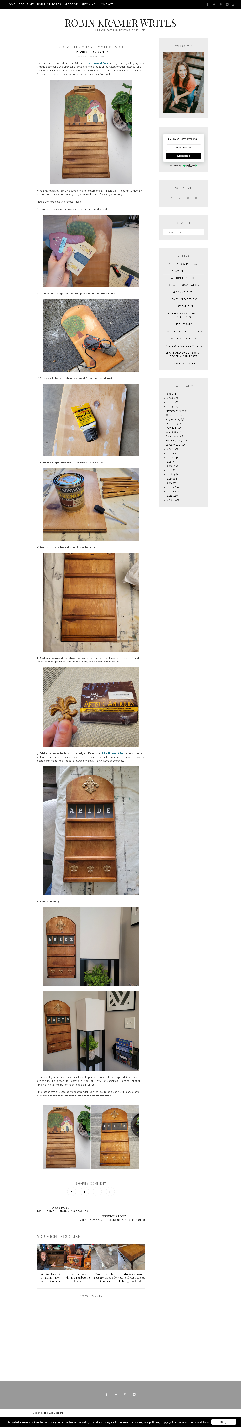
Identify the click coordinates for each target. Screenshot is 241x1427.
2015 (169, 478)
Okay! (224, 1422)
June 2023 (172, 423)
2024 (170, 402)
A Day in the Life (183, 271)
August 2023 (173, 419)
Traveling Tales (183, 363)
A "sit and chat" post (184, 264)
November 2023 (175, 411)
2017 (169, 470)
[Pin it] (97, 1191)
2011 (169, 495)
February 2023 (174, 440)
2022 (170, 449)
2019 (170, 461)
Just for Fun (183, 306)
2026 (170, 394)
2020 (170, 457)
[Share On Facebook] (84, 1191)
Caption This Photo (184, 278)
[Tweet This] (71, 1191)
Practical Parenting (184, 338)
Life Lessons (184, 324)
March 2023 (173, 436)
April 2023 (172, 432)
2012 (170, 491)
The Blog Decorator (54, 1413)
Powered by (175, 165)
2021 (170, 453)
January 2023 (173, 445)
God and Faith (183, 292)
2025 (170, 398)
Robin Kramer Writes (120, 22)
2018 (170, 466)
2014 (170, 483)
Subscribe (183, 155)
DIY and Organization (91, 52)
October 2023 (174, 415)
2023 (170, 406)
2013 (170, 487)
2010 (170, 500)
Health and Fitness (183, 299)
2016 (170, 474)
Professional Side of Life (183, 345)
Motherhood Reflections (183, 331)
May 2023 (171, 427)
